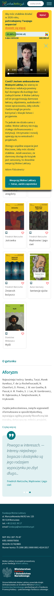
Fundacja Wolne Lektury (14, 512)
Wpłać (43, 15)
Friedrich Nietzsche (14, 236)
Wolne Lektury (22, 563)
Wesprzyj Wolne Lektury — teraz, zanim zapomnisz (22, 182)
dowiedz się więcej (15, 27)
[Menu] (49, 3)
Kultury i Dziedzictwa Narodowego (21, 585)
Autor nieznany (36, 287)
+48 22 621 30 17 (14, 523)
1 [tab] (24, 492)
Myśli (8, 344)
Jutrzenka (10, 240)
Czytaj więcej (9, 427)
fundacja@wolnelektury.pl (21, 526)
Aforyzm (10, 372)
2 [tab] (27, 492)
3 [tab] (30, 492)
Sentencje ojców (39, 290)
